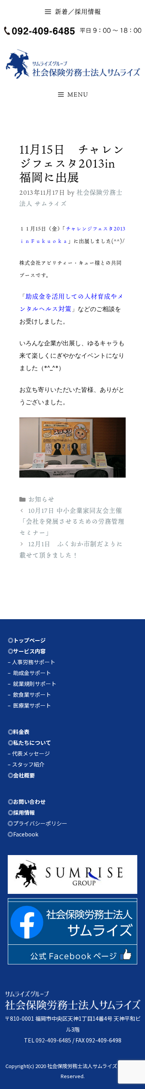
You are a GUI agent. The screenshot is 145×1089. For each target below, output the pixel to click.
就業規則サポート (34, 683)
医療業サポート (32, 705)
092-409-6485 (53, 1040)
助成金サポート (32, 673)
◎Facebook (23, 834)
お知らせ (41, 499)
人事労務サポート (33, 662)
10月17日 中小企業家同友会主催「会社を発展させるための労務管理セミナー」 (72, 522)
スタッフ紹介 (28, 764)
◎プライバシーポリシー (37, 823)
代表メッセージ (31, 753)
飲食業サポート (32, 694)
